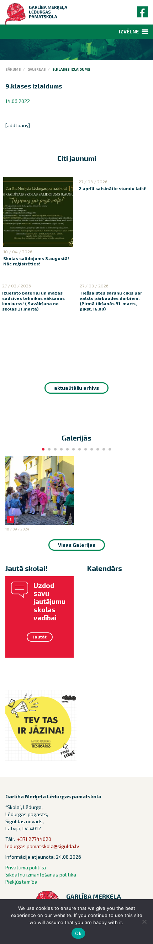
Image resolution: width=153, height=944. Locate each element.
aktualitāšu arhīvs (76, 388)
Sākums (13, 69)
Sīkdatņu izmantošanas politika (40, 875)
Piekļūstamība (21, 882)
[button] (129, 32)
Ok (78, 933)
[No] (144, 921)
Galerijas (36, 69)
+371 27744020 (34, 839)
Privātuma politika (25, 867)
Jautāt (40, 636)
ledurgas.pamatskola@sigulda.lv (42, 846)
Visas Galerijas (76, 545)
